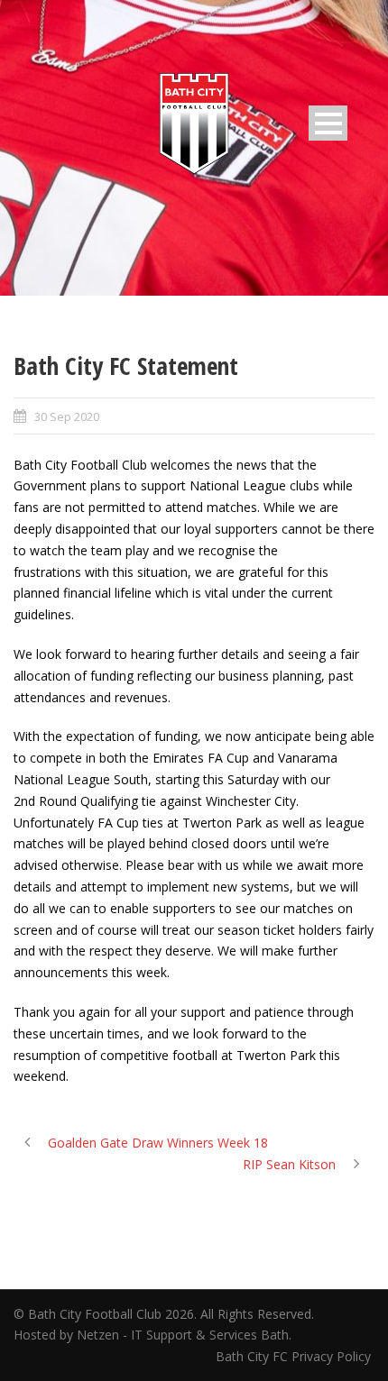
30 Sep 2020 (66, 416)
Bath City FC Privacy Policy (295, 1356)
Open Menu (328, 123)
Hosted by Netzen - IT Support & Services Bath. (152, 1334)
